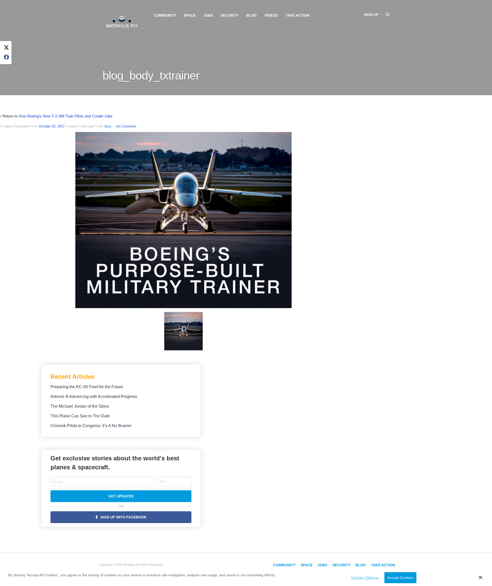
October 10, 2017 (52, 126)
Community (165, 15)
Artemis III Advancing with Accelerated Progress (93, 396)
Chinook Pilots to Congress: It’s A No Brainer (90, 426)
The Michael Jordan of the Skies (79, 406)
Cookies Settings (365, 578)
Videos (271, 15)
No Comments (126, 126)
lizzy (108, 126)
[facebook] (6, 57)
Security (230, 15)
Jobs (208, 15)
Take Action (297, 15)
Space (190, 15)
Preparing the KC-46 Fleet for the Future (86, 387)
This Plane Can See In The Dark (80, 416)
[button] (480, 577)
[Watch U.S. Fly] (121, 20)
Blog (251, 15)
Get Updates (121, 496)
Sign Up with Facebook (123, 517)
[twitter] (6, 48)
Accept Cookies (400, 578)
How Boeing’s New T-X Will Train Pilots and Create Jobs (65, 116)
